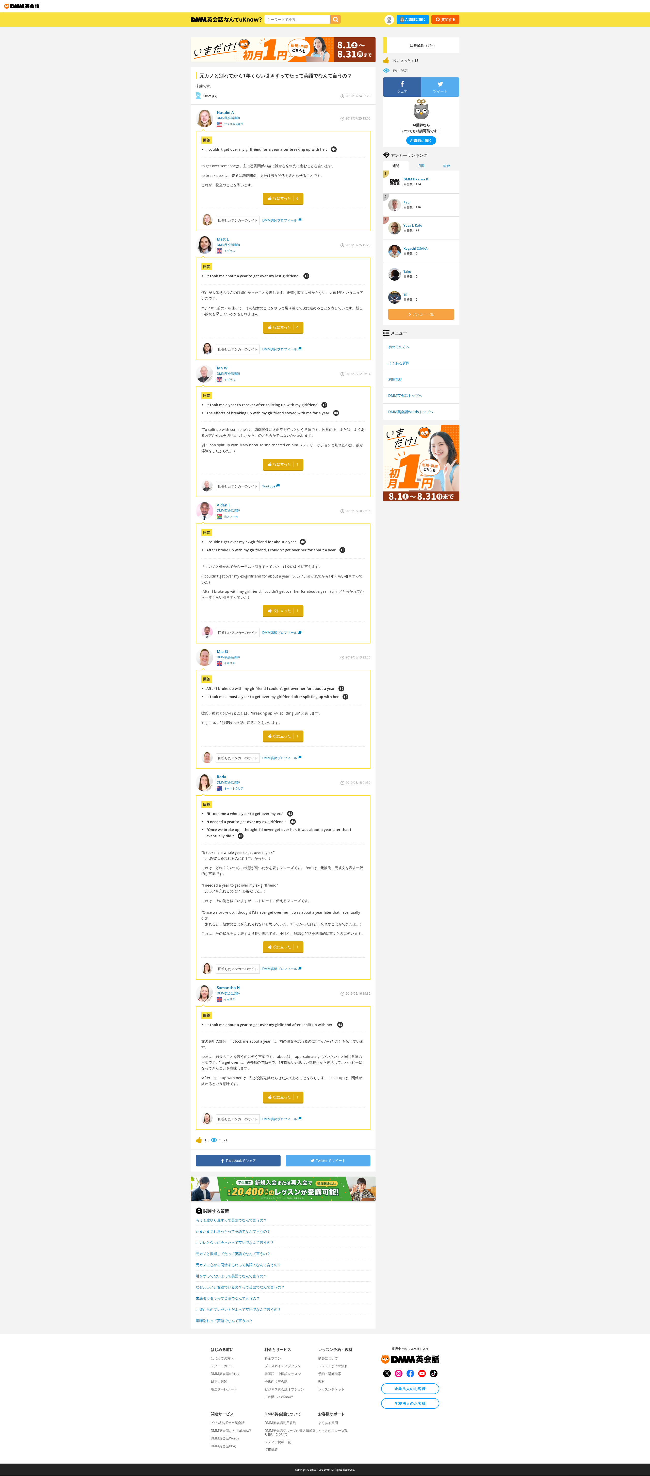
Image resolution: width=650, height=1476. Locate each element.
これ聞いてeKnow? (279, 1397)
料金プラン (273, 1358)
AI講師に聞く (415, 19)
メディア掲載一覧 (278, 1442)
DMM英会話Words (225, 1438)
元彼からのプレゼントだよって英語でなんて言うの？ (238, 1309)
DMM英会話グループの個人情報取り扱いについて (290, 1432)
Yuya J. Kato (412, 225)
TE (405, 294)
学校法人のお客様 (410, 1403)
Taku (407, 271)
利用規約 (395, 379)
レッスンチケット (331, 1389)
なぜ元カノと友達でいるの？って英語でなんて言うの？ (240, 1287)
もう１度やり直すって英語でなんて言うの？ (231, 1220)
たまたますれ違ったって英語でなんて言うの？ (233, 1231)
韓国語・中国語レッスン (283, 1373)
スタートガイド (222, 1366)
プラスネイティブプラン (283, 1366)
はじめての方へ (222, 1358)
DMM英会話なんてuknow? (231, 1430)
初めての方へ (399, 346)
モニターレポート (224, 1389)
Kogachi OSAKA (415, 248)
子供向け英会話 (276, 1381)
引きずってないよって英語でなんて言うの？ (231, 1276)
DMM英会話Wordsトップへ (410, 411)
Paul (407, 202)
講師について (328, 1358)
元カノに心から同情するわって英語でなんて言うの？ (238, 1264)
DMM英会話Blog (223, 1446)
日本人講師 (219, 1381)
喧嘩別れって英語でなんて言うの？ (224, 1320)
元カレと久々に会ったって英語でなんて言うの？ (235, 1242)
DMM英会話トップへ (405, 395)
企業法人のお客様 (410, 1388)
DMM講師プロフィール (279, 220)
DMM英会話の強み (225, 1373)
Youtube (268, 486)
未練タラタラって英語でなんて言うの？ (228, 1298)
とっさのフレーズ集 (333, 1430)
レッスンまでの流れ (333, 1366)
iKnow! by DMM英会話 (228, 1422)
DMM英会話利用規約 (280, 1422)
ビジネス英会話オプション (284, 1389)
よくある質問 (399, 363)
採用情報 (271, 1449)
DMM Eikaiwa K (415, 179)
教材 (321, 1381)
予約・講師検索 (329, 1373)
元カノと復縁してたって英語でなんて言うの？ (233, 1253)
